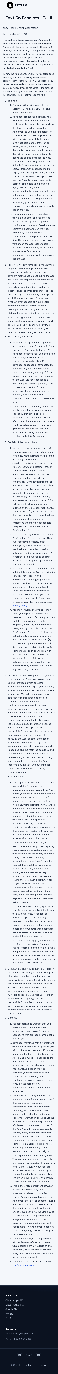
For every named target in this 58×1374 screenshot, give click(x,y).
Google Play (11, 1309)
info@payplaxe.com (23, 1265)
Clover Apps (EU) (14, 1305)
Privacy (9, 1313)
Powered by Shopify (37, 1365)
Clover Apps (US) (14, 1300)
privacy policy (19, 605)
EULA (8, 1318)
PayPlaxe (21, 5)
